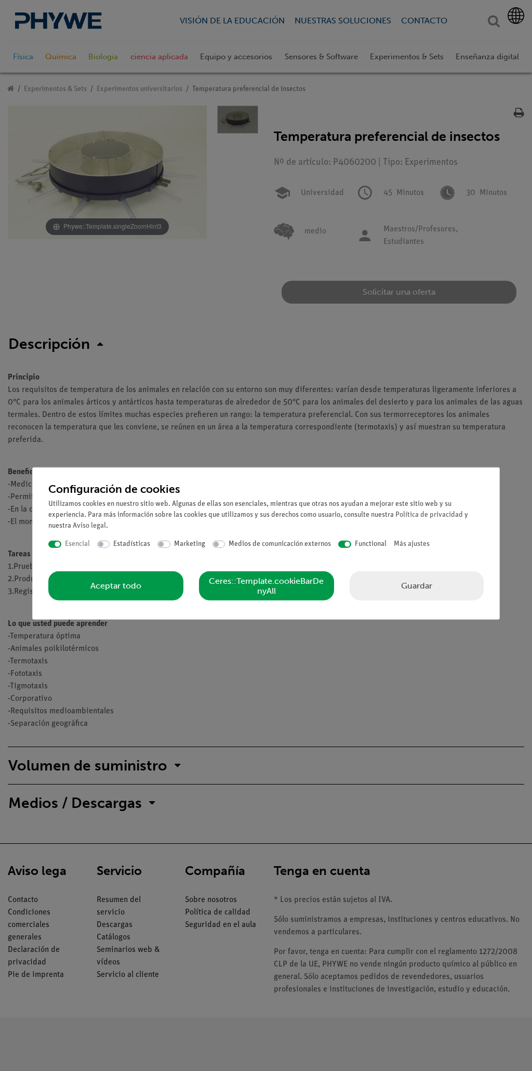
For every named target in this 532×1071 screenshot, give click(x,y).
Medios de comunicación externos (280, 544)
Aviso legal (89, 526)
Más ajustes (412, 544)
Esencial (77, 544)
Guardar (416, 585)
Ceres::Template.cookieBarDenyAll (266, 585)
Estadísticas (131, 544)
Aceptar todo (115, 586)
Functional (371, 544)
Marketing (189, 544)
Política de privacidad (429, 515)
